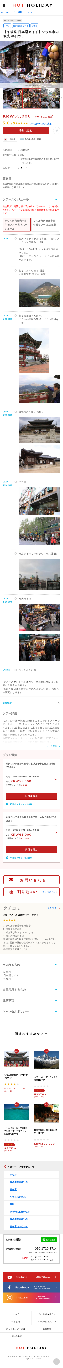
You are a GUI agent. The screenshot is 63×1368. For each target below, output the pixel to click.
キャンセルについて (47, 1322)
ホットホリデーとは (15, 1329)
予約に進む (26, 130)
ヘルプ (16, 1314)
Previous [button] (1, 98)
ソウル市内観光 (18, 1197)
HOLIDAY (32, 5)
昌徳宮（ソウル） (19, 1226)
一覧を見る (51, 908)
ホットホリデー (7, 12)
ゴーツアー (26, 168)
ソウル (29, 12)
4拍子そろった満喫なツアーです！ (20, 915)
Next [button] (61, 98)
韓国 (20, 12)
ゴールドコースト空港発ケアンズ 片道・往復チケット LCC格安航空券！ (16, 1131)
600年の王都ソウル (20, 1211)
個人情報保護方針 (47, 1314)
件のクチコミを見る (41, 123)
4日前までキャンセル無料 (21, 804)
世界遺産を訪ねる (19, 1219)
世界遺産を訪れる (21, 26)
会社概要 (47, 1329)
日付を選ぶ (31, 796)
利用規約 (15, 1322)
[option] (31, 64)
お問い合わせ (33, 880)
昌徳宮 (34, 26)
